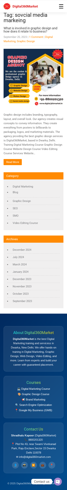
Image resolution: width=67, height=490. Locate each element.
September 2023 (22, 301)
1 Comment (36, 37)
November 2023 (22, 286)
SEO (15, 208)
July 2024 (18, 257)
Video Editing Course (25, 223)
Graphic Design (26, 41)
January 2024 (20, 271)
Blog (15, 192)
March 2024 (20, 264)
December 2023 (22, 279)
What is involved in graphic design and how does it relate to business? (30, 29)
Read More (12, 162)
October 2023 (21, 293)
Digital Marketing (23, 186)
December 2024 (22, 249)
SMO (15, 215)
